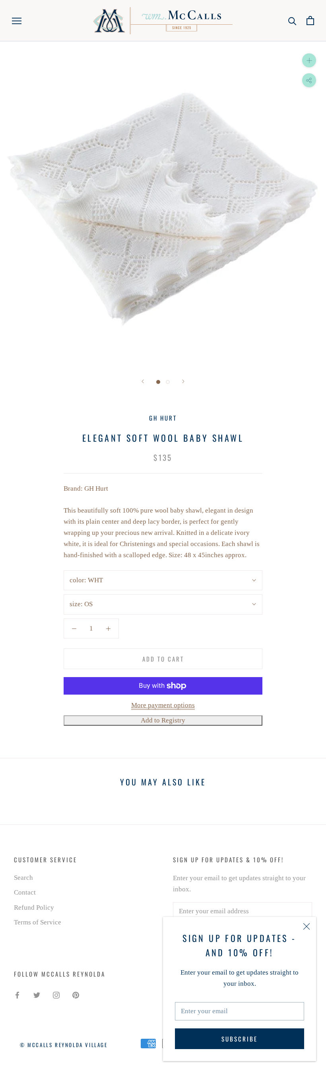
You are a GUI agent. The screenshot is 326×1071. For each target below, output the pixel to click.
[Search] (292, 20)
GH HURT (163, 417)
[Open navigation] (16, 20)
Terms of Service (37, 922)
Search (23, 877)
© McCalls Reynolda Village (64, 1045)
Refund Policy (34, 907)
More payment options (163, 705)
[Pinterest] (75, 995)
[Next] (183, 381)
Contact (25, 892)
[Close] (306, 926)
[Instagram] (56, 995)
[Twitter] (36, 995)
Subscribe (239, 1038)
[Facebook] (17, 995)
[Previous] (143, 381)
